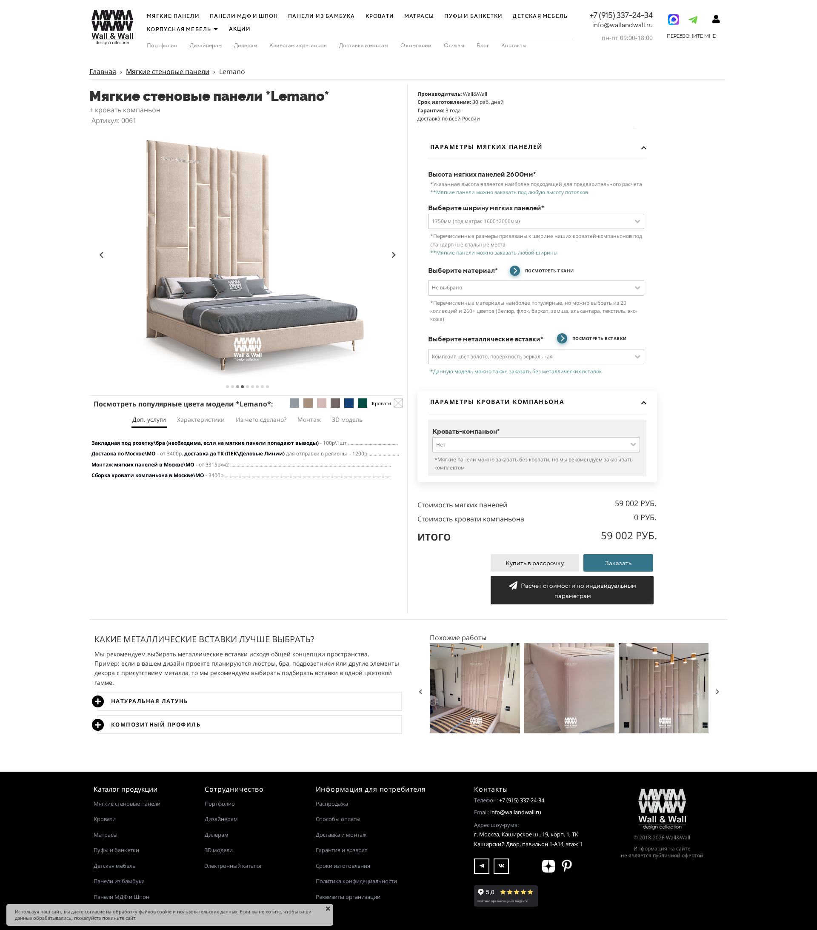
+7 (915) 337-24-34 (521, 800)
